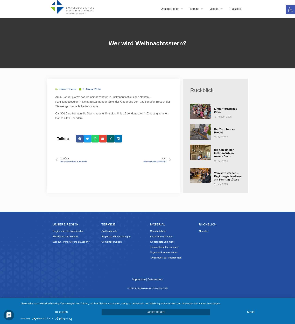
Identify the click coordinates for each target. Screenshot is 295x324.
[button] (290, 9)
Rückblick (235, 8)
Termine (194, 8)
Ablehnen (61, 312)
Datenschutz (155, 279)
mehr (251, 312)
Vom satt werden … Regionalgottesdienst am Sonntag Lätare (228, 176)
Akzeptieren (156, 312)
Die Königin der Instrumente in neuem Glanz (224, 153)
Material (214, 8)
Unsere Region (170, 8)
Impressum (139, 279)
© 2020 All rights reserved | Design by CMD (148, 288)
